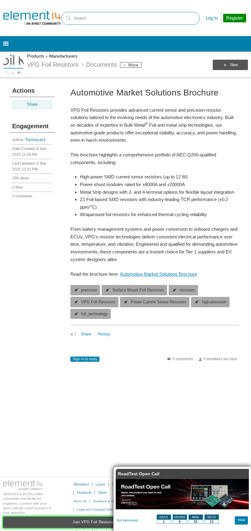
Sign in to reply (85, 359)
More (133, 64)
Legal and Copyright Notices (97, 509)
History (104, 334)
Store (102, 493)
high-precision (214, 302)
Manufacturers (63, 56)
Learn (100, 484)
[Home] (32, 18)
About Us (80, 501)
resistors (187, 290)
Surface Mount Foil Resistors (138, 290)
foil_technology (94, 314)
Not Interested (127, 520)
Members (81, 484)
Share (32, 104)
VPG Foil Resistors (98, 302)
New (234, 65)
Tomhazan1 (35, 140)
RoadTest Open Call (138, 473)
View (241, 520)
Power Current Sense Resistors (158, 302)
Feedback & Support (107, 501)
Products (35, 56)
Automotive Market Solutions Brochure (158, 274)
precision (89, 290)
